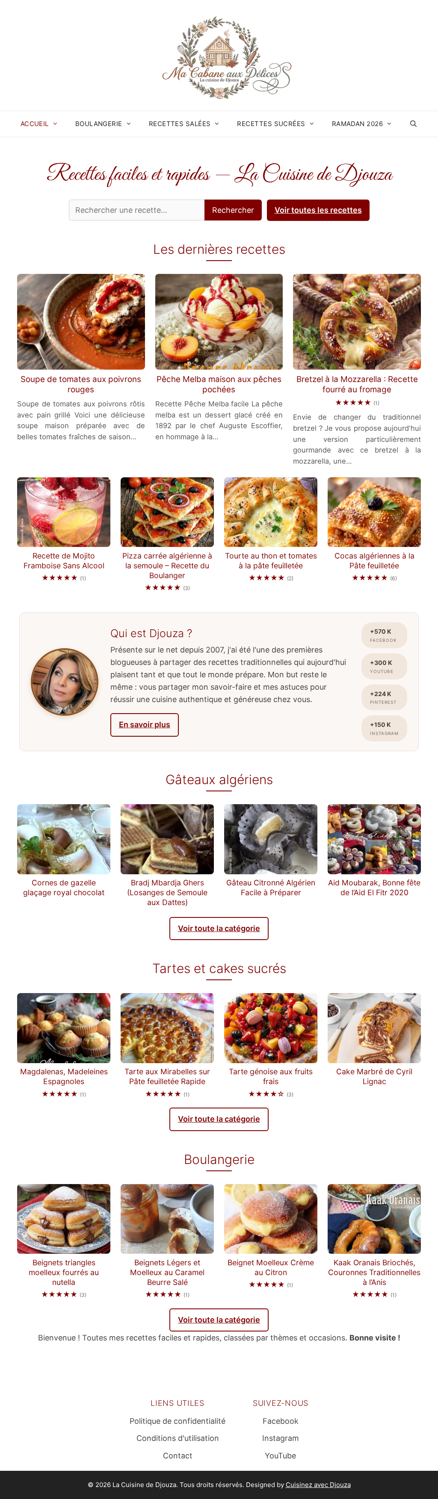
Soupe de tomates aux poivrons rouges (81, 384)
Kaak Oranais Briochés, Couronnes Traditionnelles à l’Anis (374, 1272)
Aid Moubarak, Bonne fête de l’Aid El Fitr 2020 (374, 887)
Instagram (280, 1438)
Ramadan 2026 (357, 124)
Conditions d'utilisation (177, 1438)
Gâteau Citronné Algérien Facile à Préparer (270, 887)
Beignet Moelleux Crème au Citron (271, 1267)
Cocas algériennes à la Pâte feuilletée (374, 560)
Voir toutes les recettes (318, 210)
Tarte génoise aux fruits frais (271, 1076)
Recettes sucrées (271, 124)
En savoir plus (144, 724)
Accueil (35, 124)
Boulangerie (98, 124)
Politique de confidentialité (177, 1421)
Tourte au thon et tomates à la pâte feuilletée (271, 560)
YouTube (280, 1455)
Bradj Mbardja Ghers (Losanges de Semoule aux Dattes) (167, 892)
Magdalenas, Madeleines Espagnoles (64, 1076)
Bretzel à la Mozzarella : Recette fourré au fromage (357, 384)
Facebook (281, 1421)
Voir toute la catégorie (219, 928)
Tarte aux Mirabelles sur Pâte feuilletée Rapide (167, 1076)
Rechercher (233, 210)
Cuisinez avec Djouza (318, 1485)
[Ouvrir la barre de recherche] (413, 124)
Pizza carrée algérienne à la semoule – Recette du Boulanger (167, 565)
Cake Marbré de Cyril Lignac (374, 1076)
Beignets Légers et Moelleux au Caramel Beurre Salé (167, 1272)
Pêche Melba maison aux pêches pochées (219, 384)
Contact (177, 1455)
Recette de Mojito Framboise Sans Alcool (64, 560)
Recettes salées (180, 124)
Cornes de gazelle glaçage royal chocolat (63, 887)
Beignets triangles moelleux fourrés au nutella (64, 1272)
